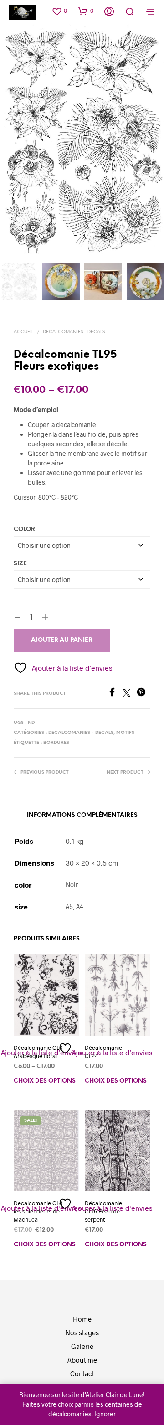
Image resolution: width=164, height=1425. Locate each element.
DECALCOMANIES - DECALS (74, 332)
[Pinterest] (143, 693)
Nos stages (82, 1332)
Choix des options (45, 1081)
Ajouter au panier (61, 640)
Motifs (125, 732)
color (24, 529)
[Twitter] (130, 693)
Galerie (82, 1346)
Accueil (24, 332)
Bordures (56, 742)
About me (82, 1360)
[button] (59, 10)
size (20, 564)
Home (82, 1319)
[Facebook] (115, 693)
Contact (82, 1373)
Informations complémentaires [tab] (82, 815)
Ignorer (105, 1414)
